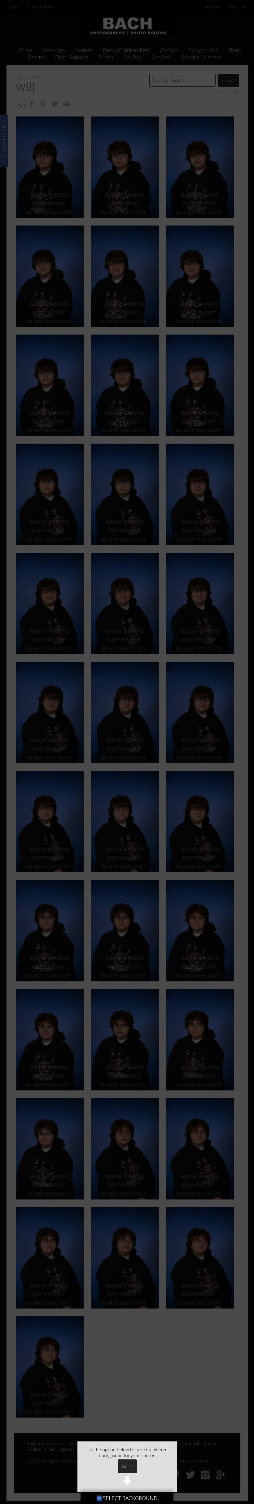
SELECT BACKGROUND (129, 1498)
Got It (127, 1466)
